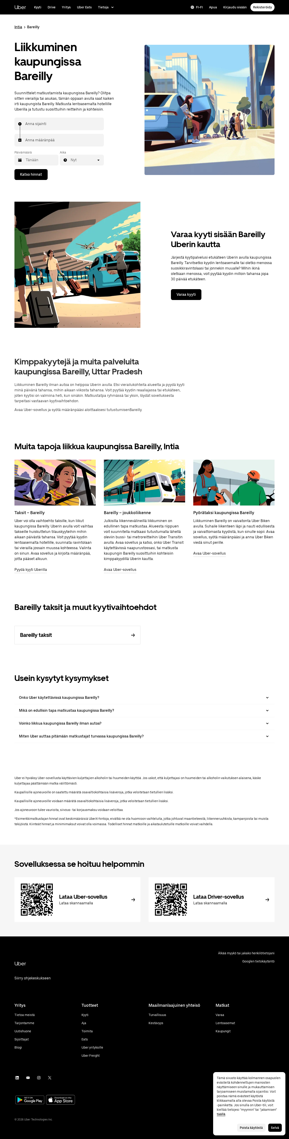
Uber (20, 7)
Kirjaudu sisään (235, 7)
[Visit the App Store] (60, 1100)
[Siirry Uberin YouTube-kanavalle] (28, 1077)
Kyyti (37, 7)
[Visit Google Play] (29, 1100)
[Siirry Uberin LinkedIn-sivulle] (17, 1077)
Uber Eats (84, 7)
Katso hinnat (31, 174)
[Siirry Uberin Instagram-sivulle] (38, 1077)
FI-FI (199, 7)
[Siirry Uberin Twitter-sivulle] (49, 1077)
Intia (18, 27)
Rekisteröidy (262, 7)
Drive (52, 7)
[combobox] (25, 124)
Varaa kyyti (186, 294)
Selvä (275, 1128)
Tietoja (103, 7)
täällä (221, 1114)
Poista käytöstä (251, 1128)
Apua (213, 7)
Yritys (66, 7)
